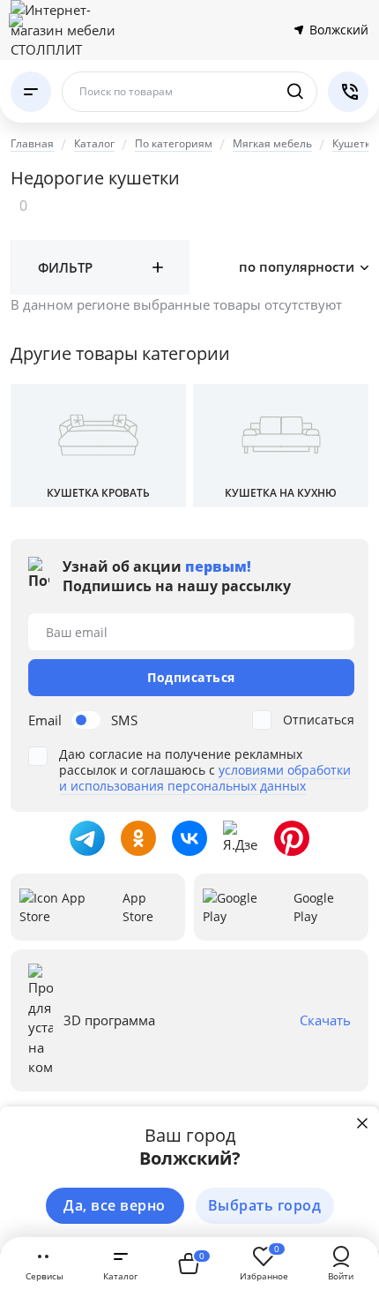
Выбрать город (265, 1205)
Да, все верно (114, 1205)
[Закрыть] (362, 1123)
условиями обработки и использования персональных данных (205, 777)
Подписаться (191, 677)
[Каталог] (31, 91)
